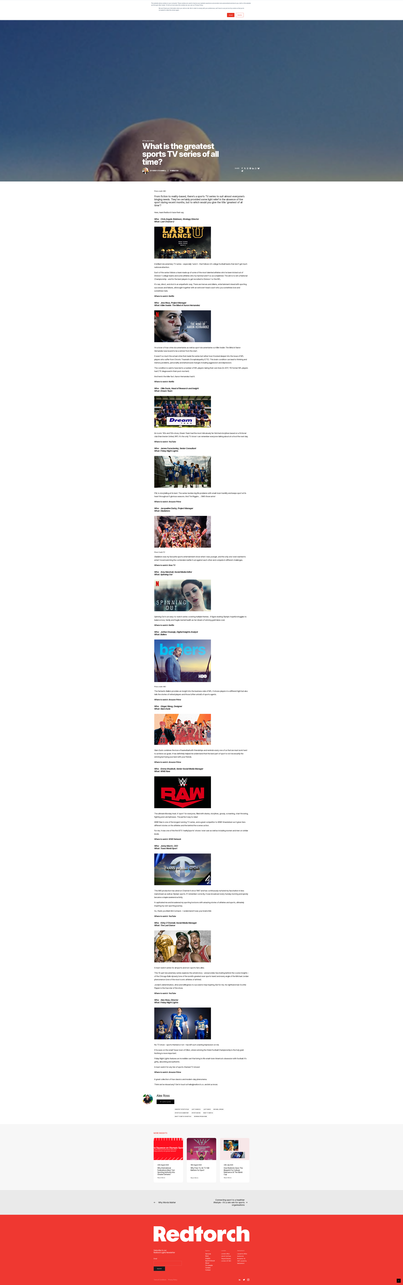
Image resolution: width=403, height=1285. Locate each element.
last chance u (196, 1109)
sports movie (196, 1113)
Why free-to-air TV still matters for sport (200, 1169)
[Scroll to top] (399, 1280)
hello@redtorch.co (196, 1084)
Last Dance (207, 1109)
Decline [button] (239, 15)
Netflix (171, 296)
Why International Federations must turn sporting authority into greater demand (166, 1171)
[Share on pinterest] (250, 168)
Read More (161, 1178)
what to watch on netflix (183, 1116)
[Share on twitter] (245, 168)
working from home (200, 1116)
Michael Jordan (218, 1109)
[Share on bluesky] (258, 168)
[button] (168, 1149)
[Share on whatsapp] (255, 168)
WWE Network (175, 839)
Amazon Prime (175, 502)
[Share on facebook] (242, 168)
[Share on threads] (247, 168)
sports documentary (182, 1113)
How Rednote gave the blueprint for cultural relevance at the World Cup (233, 1171)
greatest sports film (182, 1109)
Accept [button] (231, 15)
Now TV (172, 565)
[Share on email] (242, 171)
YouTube (172, 442)
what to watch (208, 1113)
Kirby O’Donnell (159, 171)
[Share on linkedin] (253, 168)
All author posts (165, 1102)
